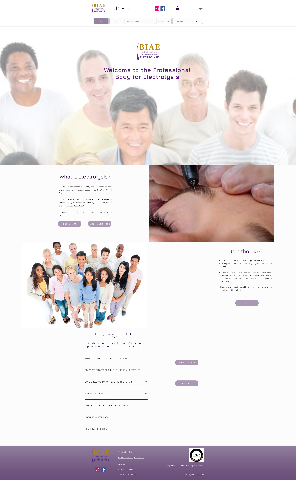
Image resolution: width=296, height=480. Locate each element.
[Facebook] (162, 8)
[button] (177, 8)
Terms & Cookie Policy (127, 474)
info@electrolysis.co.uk (127, 346)
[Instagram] (157, 8)
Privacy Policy (123, 464)
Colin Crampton (197, 474)
